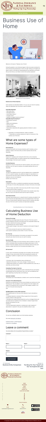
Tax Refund (14, 323)
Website (8, 350)
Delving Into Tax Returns (15, 318)
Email (25, 343)
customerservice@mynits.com (8, 408)
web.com (39, 420)
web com (20, 321)
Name (7, 343)
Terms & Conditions (23, 402)
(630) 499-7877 (23, 408)
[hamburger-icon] (43, 6)
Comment (8, 333)
